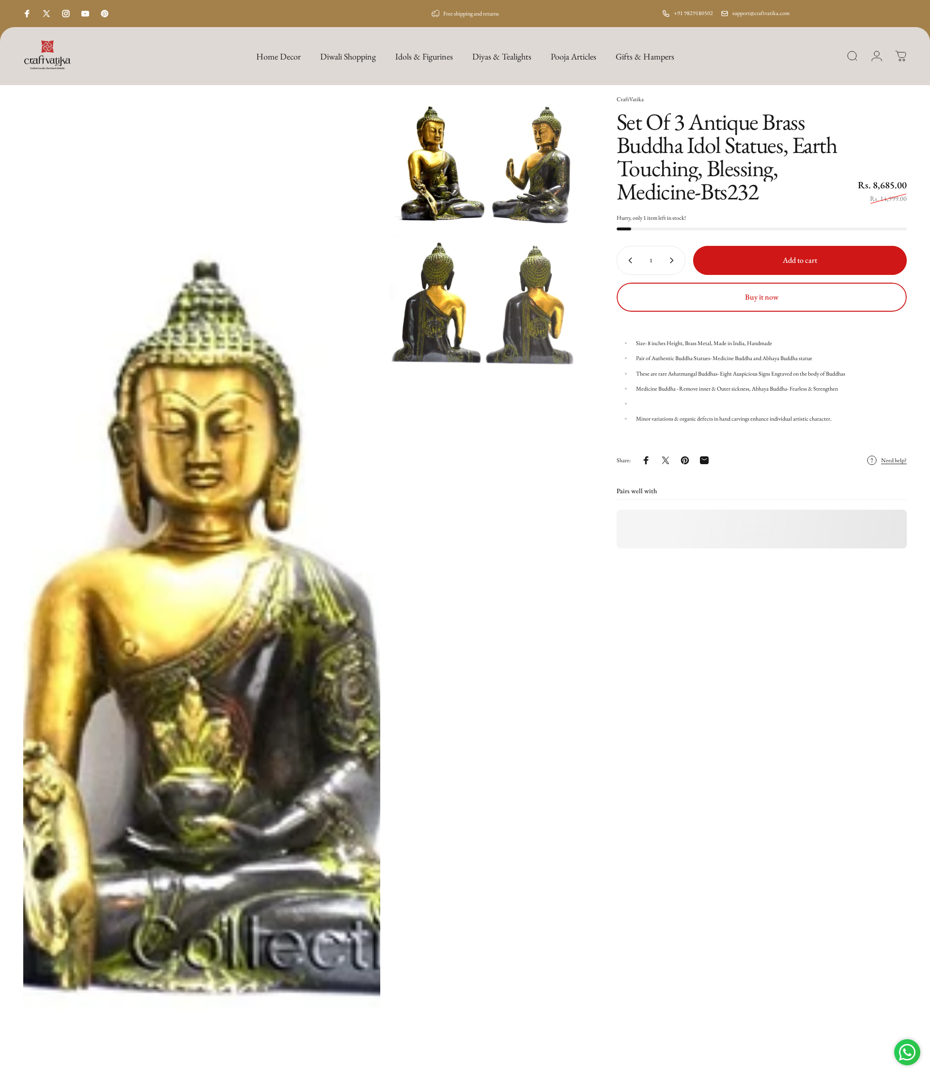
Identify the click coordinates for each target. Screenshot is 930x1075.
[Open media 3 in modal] (488, 300)
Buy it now (761, 297)
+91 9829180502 (693, 13)
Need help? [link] (894, 460)
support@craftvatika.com (761, 13)
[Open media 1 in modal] (201, 585)
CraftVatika (630, 99)
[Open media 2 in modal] (488, 160)
